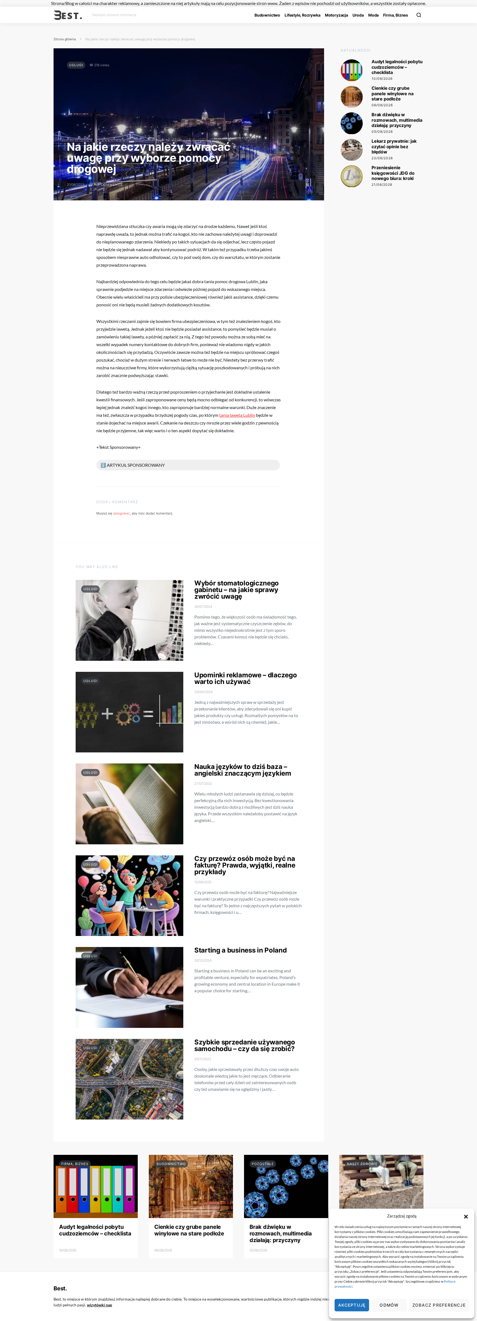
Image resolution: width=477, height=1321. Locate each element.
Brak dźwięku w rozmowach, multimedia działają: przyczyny (397, 120)
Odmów (389, 1305)
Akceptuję (351, 1305)
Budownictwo (267, 15)
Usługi (76, 65)
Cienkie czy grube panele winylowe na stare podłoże (392, 94)
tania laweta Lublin (237, 415)
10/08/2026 (382, 78)
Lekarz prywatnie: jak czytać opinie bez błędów (394, 147)
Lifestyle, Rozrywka (302, 15)
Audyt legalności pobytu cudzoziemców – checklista (397, 67)
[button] (466, 1216)
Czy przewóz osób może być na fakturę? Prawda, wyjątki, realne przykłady (244, 865)
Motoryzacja (336, 15)
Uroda (358, 15)
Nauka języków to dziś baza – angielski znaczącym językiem (242, 770)
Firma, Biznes (395, 15)
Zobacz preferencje (439, 1305)
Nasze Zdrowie (362, 1164)
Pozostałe (263, 1164)
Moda (373, 15)
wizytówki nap (99, 1305)
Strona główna (65, 39)
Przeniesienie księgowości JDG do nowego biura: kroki (393, 173)
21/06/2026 (382, 184)
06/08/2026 (382, 105)
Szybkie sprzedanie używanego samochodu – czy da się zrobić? (244, 1045)
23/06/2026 (382, 158)
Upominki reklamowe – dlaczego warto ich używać (245, 678)
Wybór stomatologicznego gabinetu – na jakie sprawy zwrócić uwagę (236, 589)
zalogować (121, 513)
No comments (108, 184)
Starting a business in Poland (240, 950)
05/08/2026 (382, 131)
